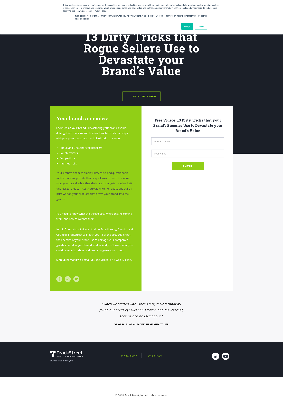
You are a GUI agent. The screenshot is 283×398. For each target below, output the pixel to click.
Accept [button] (187, 26)
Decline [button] (201, 26)
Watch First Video (144, 96)
